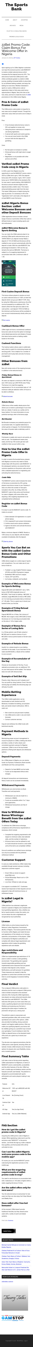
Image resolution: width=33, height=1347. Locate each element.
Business (10, 1220)
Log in (26, 1340)
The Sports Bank (16, 6)
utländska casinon (7, 1281)
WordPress (20, 1340)
